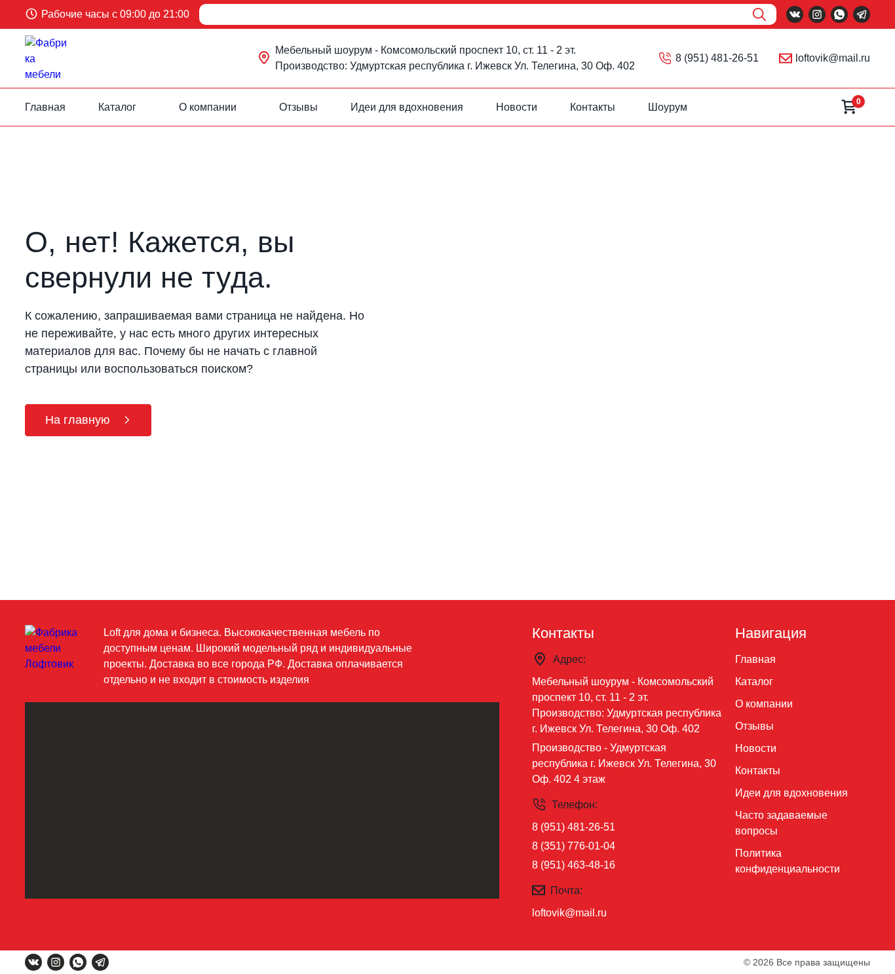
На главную (77, 419)
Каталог (117, 107)
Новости (516, 107)
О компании (208, 107)
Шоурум (667, 107)
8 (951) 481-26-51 (717, 58)
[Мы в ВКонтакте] (794, 14)
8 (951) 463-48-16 (573, 865)
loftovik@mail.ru (832, 58)
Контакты (592, 107)
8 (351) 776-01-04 (573, 846)
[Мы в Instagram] (817, 14)
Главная (45, 107)
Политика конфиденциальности (787, 861)
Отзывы (298, 107)
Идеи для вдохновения (407, 107)
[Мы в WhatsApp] (839, 14)
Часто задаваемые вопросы (781, 823)
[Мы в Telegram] (861, 14)
